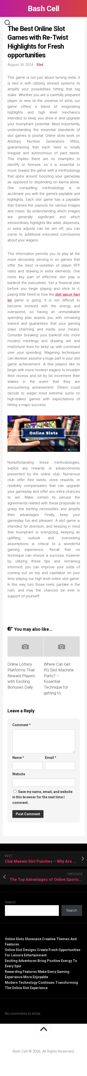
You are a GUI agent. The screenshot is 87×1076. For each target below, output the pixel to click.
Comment (21, 725)
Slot (39, 64)
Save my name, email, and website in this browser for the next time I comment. (42, 797)
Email (50, 758)
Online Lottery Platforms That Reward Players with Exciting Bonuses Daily (21, 676)
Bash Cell (43, 8)
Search (10, 902)
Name (18, 758)
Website (18, 774)
